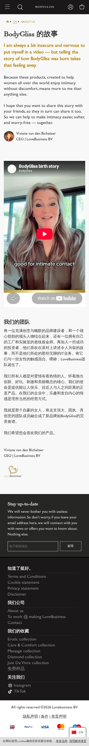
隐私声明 (30, 717)
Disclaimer (17, 594)
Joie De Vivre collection (28, 663)
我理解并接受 (77, 741)
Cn (15, 22)
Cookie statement (23, 583)
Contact (15, 623)
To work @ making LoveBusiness (37, 617)
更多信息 (61, 741)
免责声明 (58, 717)
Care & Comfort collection (31, 645)
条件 (44, 717)
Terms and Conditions (27, 577)
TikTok (20, 691)
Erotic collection (22, 639)
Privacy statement (23, 589)
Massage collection (24, 651)
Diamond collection (25, 657)
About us (15, 611)
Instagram (22, 686)
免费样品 (16, 669)
